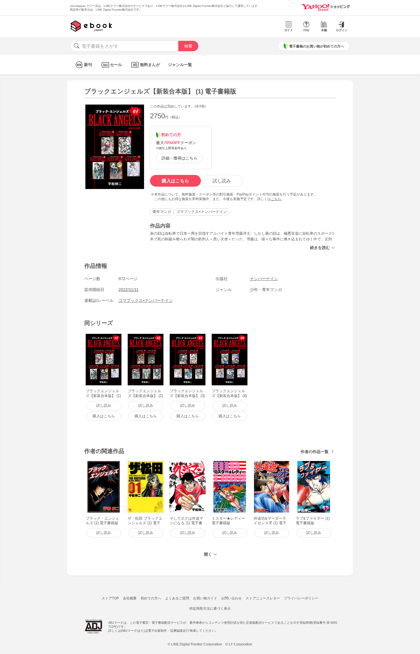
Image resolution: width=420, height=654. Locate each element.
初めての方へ (151, 598)
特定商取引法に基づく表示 (210, 609)
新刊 (88, 64)
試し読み (222, 180)
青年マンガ (162, 212)
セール (116, 64)
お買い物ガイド (205, 598)
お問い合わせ (231, 598)
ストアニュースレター (263, 598)
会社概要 (130, 598)
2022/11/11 (129, 289)
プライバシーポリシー (301, 598)
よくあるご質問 (177, 598)
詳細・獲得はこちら (179, 158)
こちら (276, 199)
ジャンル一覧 (180, 64)
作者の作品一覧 (315, 451)
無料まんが (150, 64)
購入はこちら (175, 180)
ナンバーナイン (264, 278)
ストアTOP (110, 598)
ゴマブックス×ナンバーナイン (201, 212)
